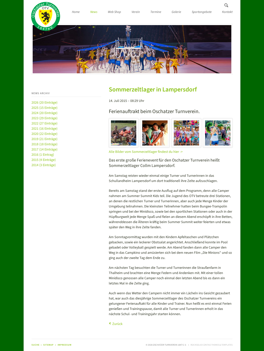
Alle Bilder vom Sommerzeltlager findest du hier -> (146, 151)
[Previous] (40, 49)
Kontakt (227, 12)
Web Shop (114, 12)
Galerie (176, 12)
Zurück (117, 323)
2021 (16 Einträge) (44, 128)
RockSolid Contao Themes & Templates (211, 345)
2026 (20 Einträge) (44, 102)
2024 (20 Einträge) (44, 113)
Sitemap (48, 345)
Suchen (226, 5)
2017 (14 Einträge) (44, 149)
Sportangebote (202, 12)
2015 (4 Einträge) (44, 159)
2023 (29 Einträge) (44, 118)
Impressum (65, 345)
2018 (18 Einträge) (44, 144)
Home (76, 12)
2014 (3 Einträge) (44, 165)
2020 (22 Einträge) (44, 133)
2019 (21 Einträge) (44, 139)
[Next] (224, 49)
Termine (155, 12)
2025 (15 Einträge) (44, 107)
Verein (136, 12)
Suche (35, 345)
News (93, 12)
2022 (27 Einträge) (44, 123)
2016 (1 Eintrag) (43, 154)
